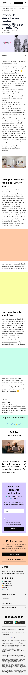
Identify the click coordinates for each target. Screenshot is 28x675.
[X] (9, 617)
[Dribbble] (19, 617)
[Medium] (22, 617)
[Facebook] (6, 617)
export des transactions (9, 342)
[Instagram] (15, 617)
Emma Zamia (7, 32)
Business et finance (8, 10)
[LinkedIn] (12, 617)
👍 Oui (10, 424)
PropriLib (15, 92)
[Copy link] (8, 186)
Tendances (21, 8)
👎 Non (18, 424)
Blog (15, 8)
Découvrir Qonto (18, 3)
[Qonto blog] (6, 3)
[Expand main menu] (25, 3)
